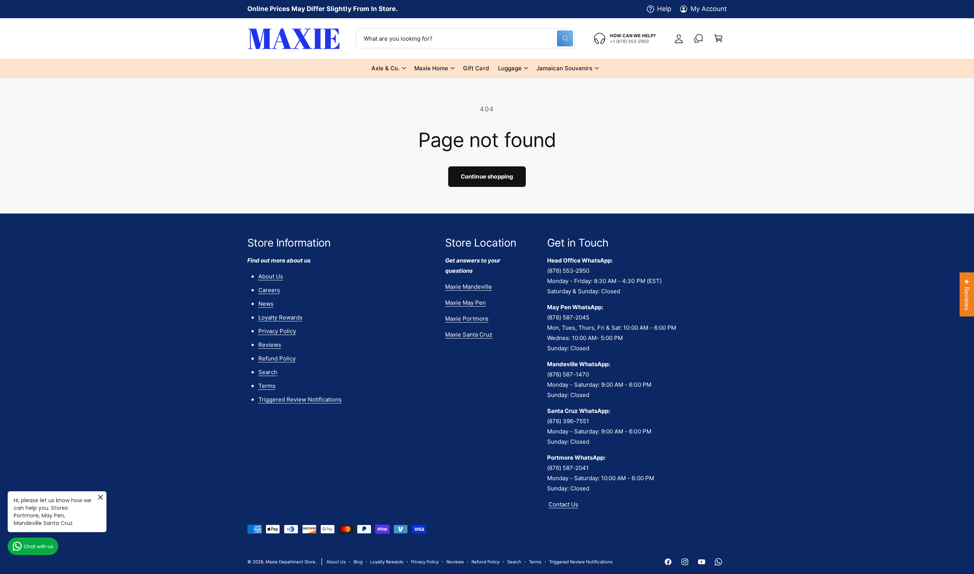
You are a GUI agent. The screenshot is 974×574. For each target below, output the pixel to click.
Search (267, 372)
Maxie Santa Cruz (468, 334)
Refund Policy (277, 358)
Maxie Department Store (290, 562)
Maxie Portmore (467, 318)
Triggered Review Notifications (300, 399)
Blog (358, 562)
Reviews (269, 344)
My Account (709, 9)
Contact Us (563, 504)
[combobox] (465, 38)
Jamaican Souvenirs (564, 68)
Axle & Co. (385, 68)
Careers (269, 290)
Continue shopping (487, 176)
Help (664, 9)
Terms (266, 385)
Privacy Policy (277, 331)
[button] (718, 38)
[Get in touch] (698, 38)
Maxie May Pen (465, 302)
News (266, 303)
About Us (270, 276)
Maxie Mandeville (468, 286)
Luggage (510, 68)
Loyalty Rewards (280, 317)
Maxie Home (431, 68)
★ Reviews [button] (967, 294)
